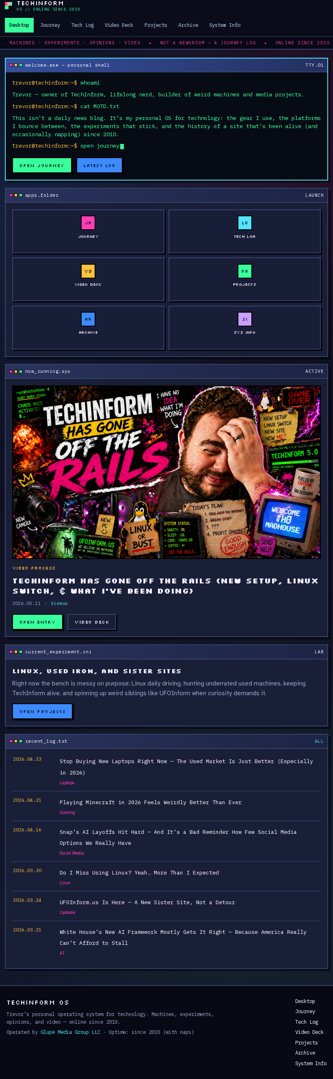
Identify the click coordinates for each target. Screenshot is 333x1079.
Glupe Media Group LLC (70, 1032)
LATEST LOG (99, 165)
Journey (50, 25)
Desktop (19, 25)
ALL (319, 741)
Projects (156, 25)
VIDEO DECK (91, 622)
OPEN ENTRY (37, 622)
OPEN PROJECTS (42, 711)
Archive (188, 25)
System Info (224, 25)
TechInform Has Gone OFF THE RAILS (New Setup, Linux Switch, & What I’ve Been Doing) (165, 585)
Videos (59, 603)
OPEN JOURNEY (42, 165)
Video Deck (119, 25)
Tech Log (82, 25)
